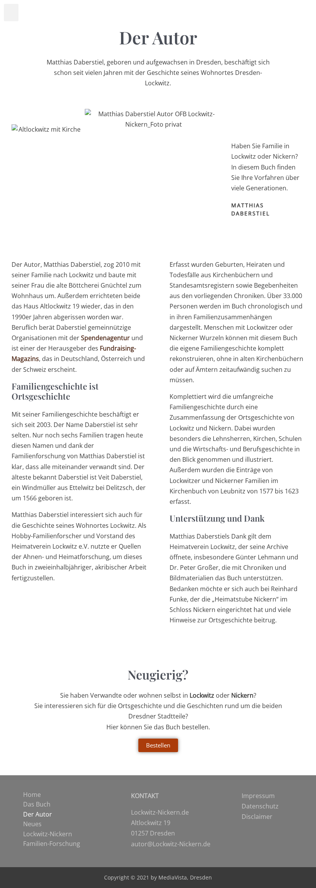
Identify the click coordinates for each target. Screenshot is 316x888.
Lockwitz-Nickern (47, 834)
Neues (32, 824)
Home (32, 794)
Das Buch (36, 804)
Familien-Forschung (51, 843)
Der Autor (37, 814)
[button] (11, 12)
